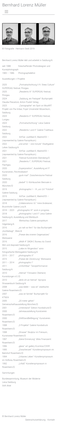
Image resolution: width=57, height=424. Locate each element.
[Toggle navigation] (6, 12)
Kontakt (51, 419)
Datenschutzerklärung (35, 419)
